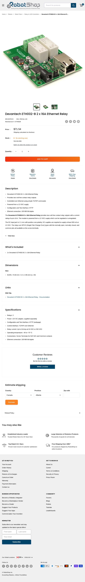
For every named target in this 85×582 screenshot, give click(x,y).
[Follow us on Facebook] (3, 566)
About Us (49, 464)
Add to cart (42, 159)
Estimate (11, 402)
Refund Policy (9, 413)
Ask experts (52, 178)
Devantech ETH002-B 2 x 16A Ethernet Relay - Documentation (28, 297)
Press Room (50, 477)
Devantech (9, 119)
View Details (32, 178)
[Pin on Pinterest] (70, 121)
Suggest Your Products (10, 507)
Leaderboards (50, 510)
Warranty (5, 480)
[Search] (73, 5)
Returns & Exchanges (9, 474)
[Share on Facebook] (66, 121)
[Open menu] (3, 5)
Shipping (5, 471)
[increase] (28, 151)
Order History (6, 468)
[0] (81, 5)
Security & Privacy (52, 474)
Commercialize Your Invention (12, 514)
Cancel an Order (7, 477)
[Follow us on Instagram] (11, 566)
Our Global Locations (8, 557)
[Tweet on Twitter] (74, 121)
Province (38, 390)
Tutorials (49, 507)
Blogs (48, 501)
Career (48, 468)
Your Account (6, 464)
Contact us (5, 487)
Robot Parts (18, 14)
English (28, 557)
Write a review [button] (42, 367)
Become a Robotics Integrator (12, 498)
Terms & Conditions (52, 471)
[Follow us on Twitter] (7, 566)
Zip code (67, 390)
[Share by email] (78, 121)
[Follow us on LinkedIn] (27, 566)
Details (13, 178)
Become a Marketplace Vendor (12, 501)
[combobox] (57, 5)
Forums (48, 498)
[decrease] (16, 151)
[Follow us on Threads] (31, 566)
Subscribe (17, 542)
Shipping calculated (20, 132)
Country (8, 390)
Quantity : (8, 151)
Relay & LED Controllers (31, 14)
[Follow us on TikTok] (23, 566)
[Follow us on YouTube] (19, 566)
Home (4, 14)
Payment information (9, 484)
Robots (10, 14)
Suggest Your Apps (8, 510)
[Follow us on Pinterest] (15, 566)
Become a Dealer (8, 504)
